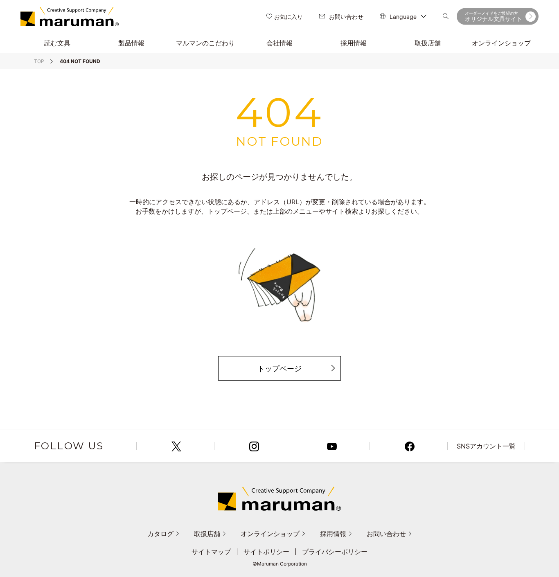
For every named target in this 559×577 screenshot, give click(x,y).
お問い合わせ (346, 16)
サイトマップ (211, 551)
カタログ (160, 534)
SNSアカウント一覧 (486, 446)
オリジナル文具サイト (493, 16)
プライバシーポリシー (334, 551)
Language (403, 16)
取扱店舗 (207, 534)
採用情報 (333, 534)
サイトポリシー (266, 551)
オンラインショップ (270, 534)
